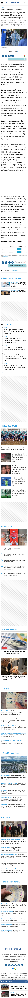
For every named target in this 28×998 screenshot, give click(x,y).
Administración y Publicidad (13, 975)
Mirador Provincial (20, 956)
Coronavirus (14, 270)
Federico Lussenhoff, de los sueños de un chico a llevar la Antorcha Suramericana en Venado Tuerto (15, 356)
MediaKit (14, 980)
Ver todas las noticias (8, 373)
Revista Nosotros (14, 954)
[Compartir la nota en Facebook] (3, 56)
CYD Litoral (6, 956)
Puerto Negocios (15, 959)
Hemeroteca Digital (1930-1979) (9, 973)
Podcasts (12, 956)
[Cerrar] (24, 59)
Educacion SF (14, 961)
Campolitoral (5, 954)
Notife (22, 959)
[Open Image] (4, 32)
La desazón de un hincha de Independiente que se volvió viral (14, 347)
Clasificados (23, 954)
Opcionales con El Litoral (18, 977)
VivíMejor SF (7, 959)
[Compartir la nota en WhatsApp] (9, 56)
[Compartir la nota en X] (6, 56)
